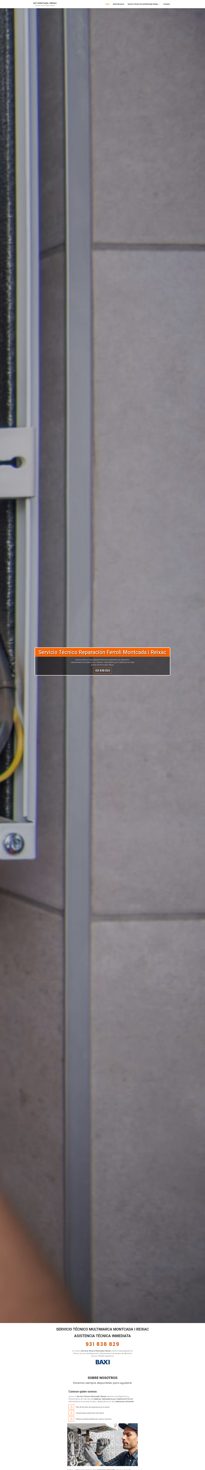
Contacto (166, 4)
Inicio (107, 4)
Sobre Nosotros (118, 4)
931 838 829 (102, 670)
